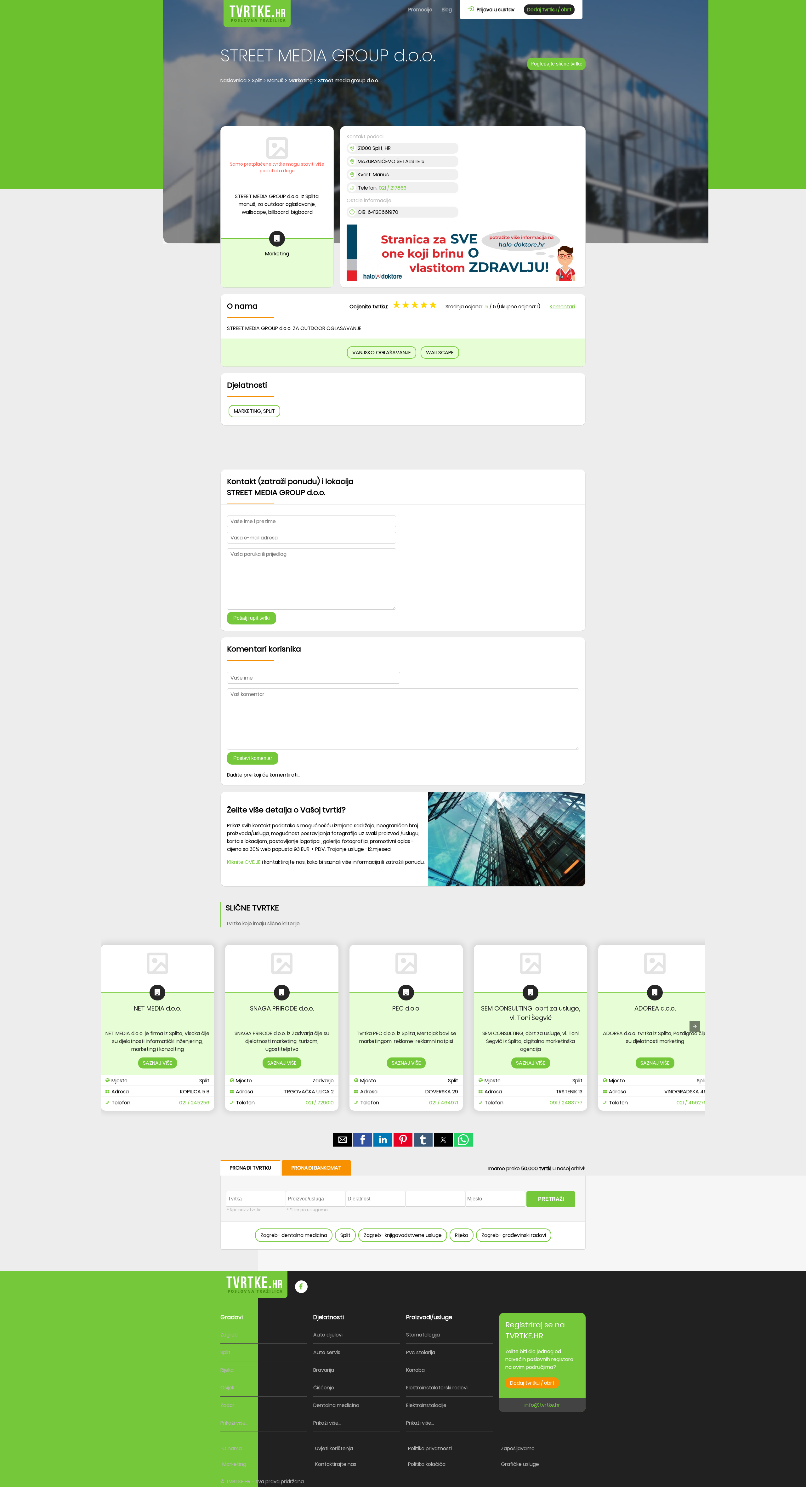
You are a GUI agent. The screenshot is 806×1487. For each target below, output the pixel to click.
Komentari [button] (562, 306)
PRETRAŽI (551, 1199)
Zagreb (229, 1334)
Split (345, 1235)
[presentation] (695, 1026)
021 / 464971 (443, 1102)
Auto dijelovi (328, 1334)
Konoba (415, 1370)
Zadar (227, 1405)
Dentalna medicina (336, 1405)
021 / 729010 (320, 1102)
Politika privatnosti (430, 1448)
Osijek (227, 1387)
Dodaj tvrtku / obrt (549, 9)
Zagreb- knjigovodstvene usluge (403, 1235)
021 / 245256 (194, 1102)
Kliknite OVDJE (244, 862)
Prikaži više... (234, 1423)
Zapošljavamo (518, 1448)
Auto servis (326, 1352)
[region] (403, 106)
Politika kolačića (427, 1464)
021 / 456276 (692, 1102)
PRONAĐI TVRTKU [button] (250, 1167)
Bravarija (323, 1370)
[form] (403, 1205)
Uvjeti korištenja (334, 1448)
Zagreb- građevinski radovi (513, 1235)
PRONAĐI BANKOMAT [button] (316, 1167)
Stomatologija (423, 1334)
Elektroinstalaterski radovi (437, 1387)
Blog (447, 9)
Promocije (420, 9)
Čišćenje (323, 1387)
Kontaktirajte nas (335, 1464)
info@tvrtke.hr (542, 1405)
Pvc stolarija (420, 1352)
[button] (434, 304)
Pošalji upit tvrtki (251, 618)
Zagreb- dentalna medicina (293, 1235)
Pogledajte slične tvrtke (556, 63)
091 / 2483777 (566, 1102)
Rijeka (461, 1235)
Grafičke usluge (520, 1464)
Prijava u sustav (494, 9)
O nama (232, 1448)
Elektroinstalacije (426, 1405)
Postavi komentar (252, 758)
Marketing (234, 1464)
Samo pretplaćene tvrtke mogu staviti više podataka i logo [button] (277, 167)
